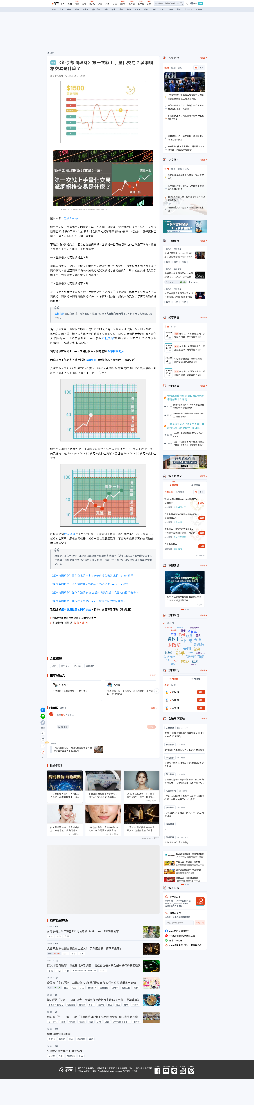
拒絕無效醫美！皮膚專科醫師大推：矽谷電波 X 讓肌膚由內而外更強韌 (103, 829)
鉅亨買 (132, 3)
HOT (176, 334)
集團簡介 (91, 1068)
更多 (201, 68)
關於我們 (81, 1068)
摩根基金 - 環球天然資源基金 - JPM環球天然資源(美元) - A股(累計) (179, 531)
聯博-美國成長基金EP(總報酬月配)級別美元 (180, 501)
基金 (100, 3)
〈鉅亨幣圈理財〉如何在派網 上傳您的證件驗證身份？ (88, 601)
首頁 (63, 3)
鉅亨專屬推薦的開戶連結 (76, 609)
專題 (171, 9)
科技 (77, 9)
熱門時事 (96, 9)
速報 (106, 9)
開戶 (202, 503)
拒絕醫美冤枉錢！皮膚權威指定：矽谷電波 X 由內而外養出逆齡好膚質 (65, 829)
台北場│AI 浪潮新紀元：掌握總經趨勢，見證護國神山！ (189, 348)
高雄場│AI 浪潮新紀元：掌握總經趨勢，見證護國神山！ (189, 373)
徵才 (131, 1068)
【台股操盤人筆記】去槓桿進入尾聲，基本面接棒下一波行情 (65, 795)
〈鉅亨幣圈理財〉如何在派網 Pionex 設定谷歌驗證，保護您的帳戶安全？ (94, 592)
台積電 (175, 700)
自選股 (199, 9)
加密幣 (123, 3)
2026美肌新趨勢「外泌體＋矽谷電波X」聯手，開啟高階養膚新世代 (141, 795)
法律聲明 (148, 1068)
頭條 (54, 9)
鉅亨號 (141, 3)
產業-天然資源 (180, 537)
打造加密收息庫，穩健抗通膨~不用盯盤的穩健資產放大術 (189, 360)
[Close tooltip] (65, 752)
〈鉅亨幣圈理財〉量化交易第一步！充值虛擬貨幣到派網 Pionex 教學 (91, 575)
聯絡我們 (123, 1068)
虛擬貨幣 (60, 313)
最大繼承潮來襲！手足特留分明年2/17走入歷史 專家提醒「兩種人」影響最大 (103, 795)
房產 (146, 9)
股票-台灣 (178, 522)
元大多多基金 (170, 544)
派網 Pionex (71, 218)
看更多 (152, 675)
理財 (154, 9)
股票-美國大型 (180, 507)
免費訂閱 (200, 922)
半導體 (175, 708)
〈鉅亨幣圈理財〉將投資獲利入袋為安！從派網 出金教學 (89, 584)
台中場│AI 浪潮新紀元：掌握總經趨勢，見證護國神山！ (189, 335)
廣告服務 (100, 1068)
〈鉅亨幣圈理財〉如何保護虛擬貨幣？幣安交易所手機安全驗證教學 (73, 749)
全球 (115, 3)
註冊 (200, 3)
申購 (202, 518)
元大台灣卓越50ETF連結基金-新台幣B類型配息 (180, 516)
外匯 (107, 3)
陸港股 (92, 3)
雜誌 (179, 9)
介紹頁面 (91, 360)
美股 (84, 3)
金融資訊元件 (112, 1068)
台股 (77, 3)
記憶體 (175, 692)
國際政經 (177, 249)
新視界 (162, 9)
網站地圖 (138, 1068)
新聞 (70, 3)
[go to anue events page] (187, 3)
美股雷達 (177, 269)
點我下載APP (81, 622)
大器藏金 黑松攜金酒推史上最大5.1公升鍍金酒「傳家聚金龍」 (141, 829)
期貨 (129, 9)
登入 (195, 3)
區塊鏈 (137, 9)
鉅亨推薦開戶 (116, 351)
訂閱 (149, 3)
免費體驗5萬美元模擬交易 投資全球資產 (74, 617)
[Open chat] (42, 752)
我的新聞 (188, 9)
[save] (42, 746)
